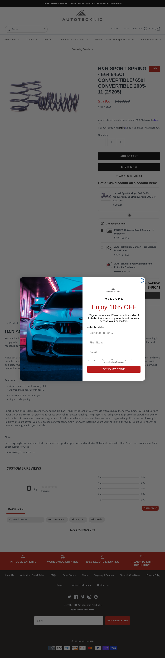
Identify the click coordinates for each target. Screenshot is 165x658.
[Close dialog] (142, 280)
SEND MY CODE (114, 369)
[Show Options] (138, 333)
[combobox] (112, 333)
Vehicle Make (96, 327)
